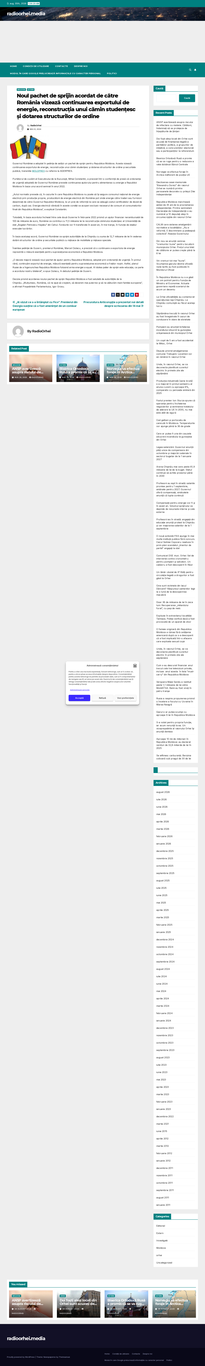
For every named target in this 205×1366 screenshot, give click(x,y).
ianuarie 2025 (163, 932)
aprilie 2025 (162, 910)
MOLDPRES (38, 171)
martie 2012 (162, 1146)
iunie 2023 (161, 1072)
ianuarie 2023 (163, 1109)
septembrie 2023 (165, 1050)
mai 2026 (161, 814)
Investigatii (161, 1240)
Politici (112, 73)
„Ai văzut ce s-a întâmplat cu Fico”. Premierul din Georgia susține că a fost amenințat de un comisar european (45, 305)
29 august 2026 (23, 1309)
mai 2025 (161, 902)
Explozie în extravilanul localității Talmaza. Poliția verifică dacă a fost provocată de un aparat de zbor (175, 618)
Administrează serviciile (80, 690)
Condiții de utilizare (36, 66)
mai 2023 (161, 1079)
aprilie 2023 (162, 1087)
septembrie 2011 (165, 1190)
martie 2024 (162, 1005)
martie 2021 (162, 1123)
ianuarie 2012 (163, 1160)
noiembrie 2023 (164, 1035)
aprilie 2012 (162, 1138)
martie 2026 (162, 829)
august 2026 (163, 792)
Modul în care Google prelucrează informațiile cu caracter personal (55, 73)
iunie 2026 (161, 806)
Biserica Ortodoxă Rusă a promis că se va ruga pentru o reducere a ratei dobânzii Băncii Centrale (175, 161)
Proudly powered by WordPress (21, 1357)
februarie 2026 (164, 836)
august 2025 (163, 880)
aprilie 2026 (162, 821)
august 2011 (162, 1197)
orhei (159, 1255)
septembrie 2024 (165, 961)
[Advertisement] (102, 41)
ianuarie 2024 (163, 1020)
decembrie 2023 (165, 1028)
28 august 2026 (118, 1309)
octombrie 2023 (164, 1042)
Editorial (160, 1225)
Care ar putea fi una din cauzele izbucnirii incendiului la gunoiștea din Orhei (174, 436)
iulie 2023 (161, 1064)
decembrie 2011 (164, 1168)
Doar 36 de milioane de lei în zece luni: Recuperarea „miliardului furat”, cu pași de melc (174, 605)
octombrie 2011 (164, 1182)
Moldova (21, 89)
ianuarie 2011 (163, 1205)
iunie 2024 (162, 983)
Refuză (102, 698)
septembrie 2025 (165, 873)
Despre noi (81, 66)
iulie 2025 (161, 888)
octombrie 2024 (165, 954)
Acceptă (79, 698)
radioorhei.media (26, 14)
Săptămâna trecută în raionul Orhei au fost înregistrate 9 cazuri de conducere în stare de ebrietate (175, 316)
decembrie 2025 (165, 851)
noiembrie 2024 (164, 946)
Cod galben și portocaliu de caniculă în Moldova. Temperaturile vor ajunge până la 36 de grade (175, 423)
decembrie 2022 (165, 1116)
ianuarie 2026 (163, 843)
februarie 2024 (164, 1013)
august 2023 (163, 1057)
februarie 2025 (164, 924)
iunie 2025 (161, 895)
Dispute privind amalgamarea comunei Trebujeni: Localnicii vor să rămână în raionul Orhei (174, 353)
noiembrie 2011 (164, 1175)
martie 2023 (162, 1094)
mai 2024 (161, 991)
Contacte (61, 66)
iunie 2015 (161, 1131)
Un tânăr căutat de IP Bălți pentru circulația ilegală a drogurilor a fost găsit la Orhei (175, 575)
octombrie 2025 (164, 865)
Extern (31, 89)
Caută (159, 88)
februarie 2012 (164, 1153)
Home (13, 66)
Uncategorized (164, 1262)
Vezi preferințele (125, 698)
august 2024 (163, 969)
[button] (135, 665)
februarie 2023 (164, 1101)
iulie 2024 (161, 976)
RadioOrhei (35, 125)
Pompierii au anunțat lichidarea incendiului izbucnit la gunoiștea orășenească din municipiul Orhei (174, 330)
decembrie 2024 (165, 939)
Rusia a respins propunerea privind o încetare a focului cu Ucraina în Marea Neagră (175, 701)
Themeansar (64, 1357)
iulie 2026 (161, 799)
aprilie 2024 (162, 998)
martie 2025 (162, 917)
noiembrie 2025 (164, 858)
